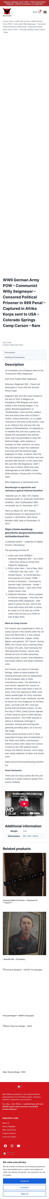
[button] (45, 12)
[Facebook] (5, 1146)
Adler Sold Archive (16, 345)
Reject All (24, 1194)
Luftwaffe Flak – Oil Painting (14, 959)
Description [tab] (10, 352)
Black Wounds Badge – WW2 (14, 1072)
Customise (24, 1187)
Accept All (24, 1181)
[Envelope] (18, 1146)
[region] (24, 1178)
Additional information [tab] (15, 357)
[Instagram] (12, 1146)
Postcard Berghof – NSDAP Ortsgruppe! (18, 1016)
